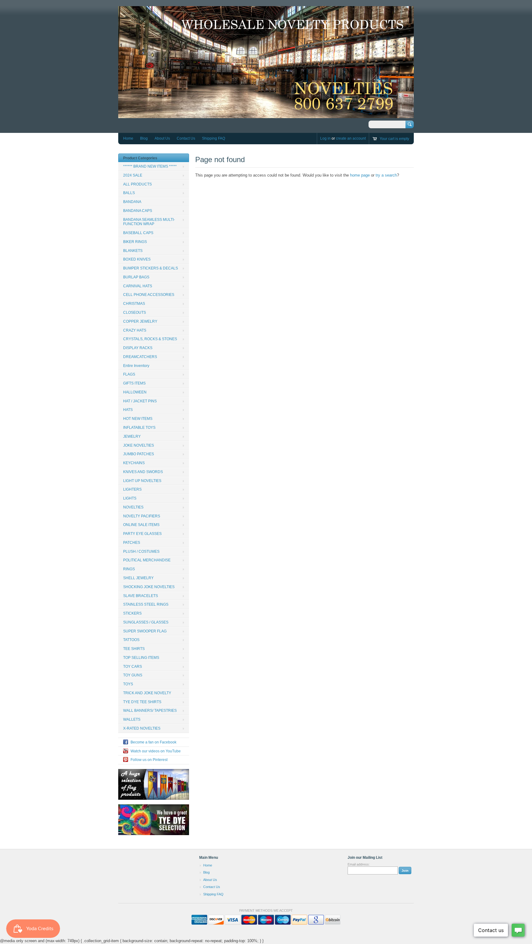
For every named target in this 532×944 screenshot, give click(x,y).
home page (360, 175)
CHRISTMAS (134, 303)
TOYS (128, 684)
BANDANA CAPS (137, 211)
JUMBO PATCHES (138, 454)
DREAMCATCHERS (140, 357)
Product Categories (140, 158)
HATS (128, 410)
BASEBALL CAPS (138, 233)
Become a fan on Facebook (153, 742)
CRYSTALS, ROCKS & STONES (150, 339)
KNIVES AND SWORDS (143, 472)
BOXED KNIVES (137, 259)
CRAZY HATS (134, 330)
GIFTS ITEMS (134, 383)
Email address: (359, 864)
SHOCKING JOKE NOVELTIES (149, 587)
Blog (144, 138)
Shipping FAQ (213, 138)
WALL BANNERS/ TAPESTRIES (150, 710)
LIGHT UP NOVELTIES (142, 481)
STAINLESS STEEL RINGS (145, 604)
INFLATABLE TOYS (139, 427)
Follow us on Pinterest (149, 760)
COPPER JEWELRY (140, 321)
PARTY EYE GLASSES (142, 534)
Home (128, 138)
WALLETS (131, 719)
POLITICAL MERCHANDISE (147, 560)
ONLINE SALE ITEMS (141, 525)
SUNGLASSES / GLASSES (145, 622)
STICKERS (132, 613)
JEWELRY (132, 436)
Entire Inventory (136, 366)
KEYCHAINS (134, 463)
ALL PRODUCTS (137, 184)
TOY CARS (132, 666)
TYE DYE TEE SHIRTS (142, 702)
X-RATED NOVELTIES (141, 728)
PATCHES (131, 542)
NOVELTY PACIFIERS (141, 516)
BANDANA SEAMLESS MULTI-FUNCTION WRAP (149, 221)
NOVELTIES (133, 507)
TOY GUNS (132, 675)
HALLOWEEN (135, 392)
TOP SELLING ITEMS (141, 657)
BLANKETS (133, 251)
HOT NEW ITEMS (137, 418)
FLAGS (129, 374)
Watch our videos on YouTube (156, 751)
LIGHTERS (132, 489)
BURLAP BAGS (136, 277)
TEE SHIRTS (134, 649)
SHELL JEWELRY (138, 578)
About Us (162, 138)
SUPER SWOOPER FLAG (145, 631)
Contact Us (186, 138)
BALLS (129, 193)
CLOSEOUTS (134, 312)
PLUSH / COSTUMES (141, 551)
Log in (325, 138)
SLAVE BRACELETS (140, 596)
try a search (386, 175)
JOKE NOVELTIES (138, 445)
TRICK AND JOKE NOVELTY (147, 693)
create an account (351, 138)
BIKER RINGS (135, 242)
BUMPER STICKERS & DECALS (150, 268)
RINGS (129, 569)
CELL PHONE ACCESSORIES (148, 295)
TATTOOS (131, 640)
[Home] (266, 115)
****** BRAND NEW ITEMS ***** (150, 166)
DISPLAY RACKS (137, 348)
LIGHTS (129, 498)
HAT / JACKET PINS (140, 401)
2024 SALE (132, 175)
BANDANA (132, 202)
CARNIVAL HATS (137, 286)
